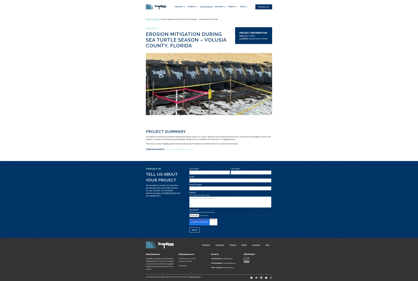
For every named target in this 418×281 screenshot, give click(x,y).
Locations (256, 245)
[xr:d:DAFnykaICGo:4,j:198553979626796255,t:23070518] (209, 84)
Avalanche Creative (195, 277)
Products (192, 7)
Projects (231, 7)
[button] (251, 278)
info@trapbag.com (227, 258)
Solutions (179, 7)
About (242, 7)
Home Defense (206, 7)
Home (148, 19)
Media (244, 245)
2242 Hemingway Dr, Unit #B (187, 258)
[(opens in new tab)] (246, 260)
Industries (219, 7)
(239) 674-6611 (170, 193)
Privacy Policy (161, 277)
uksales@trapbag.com (229, 263)
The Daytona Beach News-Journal (179, 149)
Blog (267, 245)
